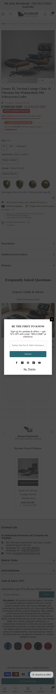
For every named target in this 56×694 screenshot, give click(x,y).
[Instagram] (22, 363)
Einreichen (28, 354)
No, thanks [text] (30, 369)
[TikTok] (34, 363)
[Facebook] (16, 363)
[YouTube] (39, 363)
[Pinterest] (28, 363)
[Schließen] (52, 319)
